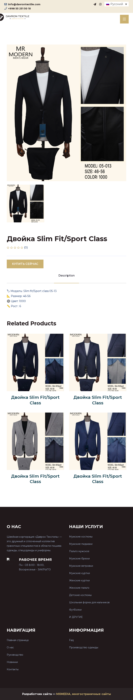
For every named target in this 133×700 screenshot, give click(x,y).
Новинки (12, 662)
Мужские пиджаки (80, 543)
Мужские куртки (79, 573)
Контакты (13, 669)
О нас (10, 647)
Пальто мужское (79, 551)
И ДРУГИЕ (76, 617)
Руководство (15, 654)
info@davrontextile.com (24, 4)
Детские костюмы (80, 595)
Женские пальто (79, 587)
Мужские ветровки (81, 565)
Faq (71, 640)
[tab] (25, 203)
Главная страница (18, 640)
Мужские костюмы (80, 536)
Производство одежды (83, 647)
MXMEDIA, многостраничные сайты (83, 694)
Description (66, 275)
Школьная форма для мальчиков (89, 602)
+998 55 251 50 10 (19, 8)
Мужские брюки (79, 558)
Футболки (75, 609)
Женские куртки (79, 580)
